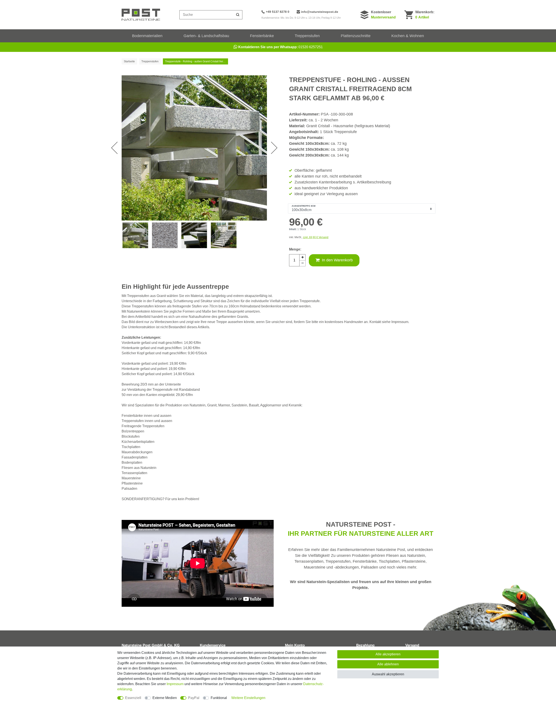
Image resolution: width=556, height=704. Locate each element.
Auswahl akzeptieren (388, 674)
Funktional (219, 698)
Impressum (175, 684)
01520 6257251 (280, 47)
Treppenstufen (307, 36)
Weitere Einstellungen (248, 698)
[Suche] (237, 14)
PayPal (193, 698)
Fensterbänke (262, 36)
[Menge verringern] (303, 263)
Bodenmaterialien (147, 36)
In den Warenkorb (337, 260)
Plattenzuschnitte (356, 36)
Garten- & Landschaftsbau (206, 36)
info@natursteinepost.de (319, 11)
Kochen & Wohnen (407, 36)
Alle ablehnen (388, 664)
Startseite (129, 61)
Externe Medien (164, 698)
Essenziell (133, 698)
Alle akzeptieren (388, 654)
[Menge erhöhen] (303, 257)
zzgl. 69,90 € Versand (315, 237)
